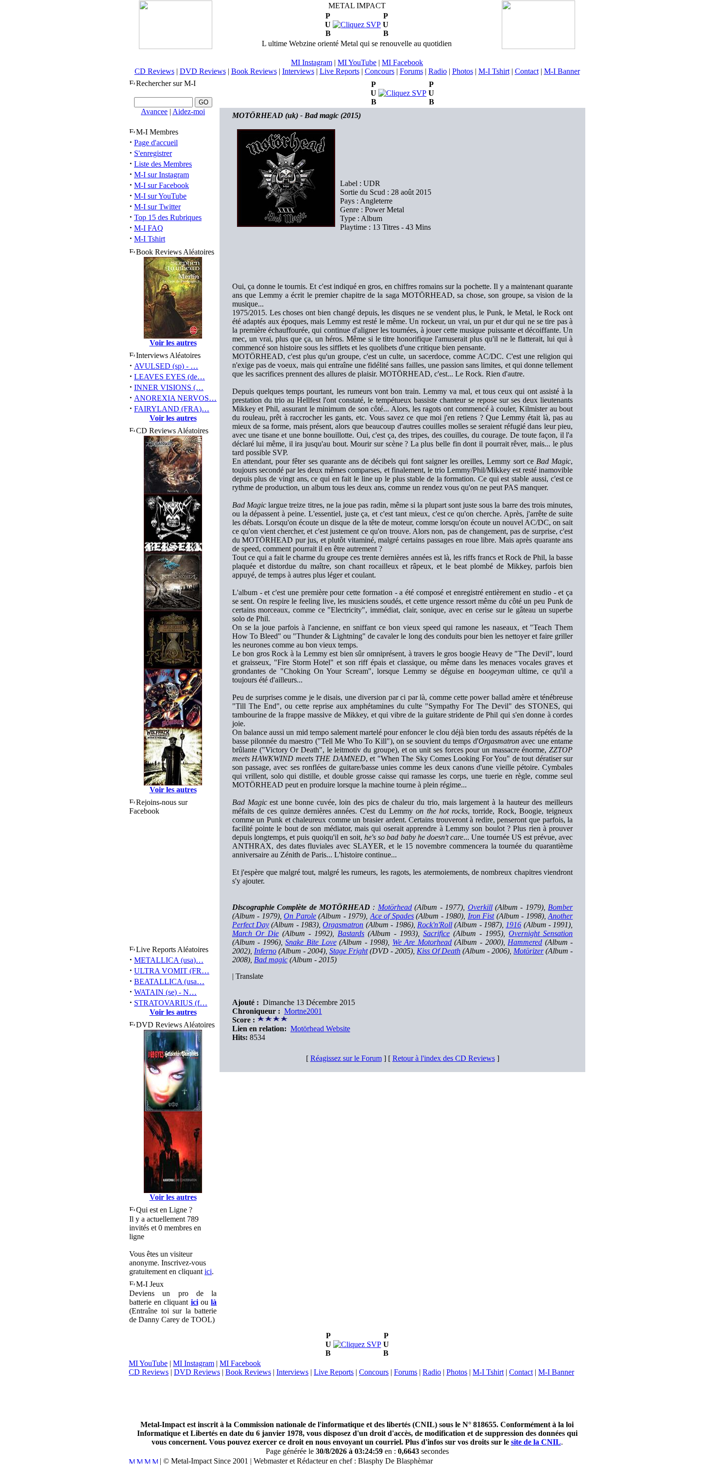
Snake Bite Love (310, 942)
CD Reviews (154, 71)
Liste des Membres (163, 164)
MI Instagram (311, 62)
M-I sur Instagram (161, 174)
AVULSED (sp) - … (166, 366)
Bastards (351, 933)
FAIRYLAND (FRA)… (171, 409)
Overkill (480, 907)
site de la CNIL (536, 1442)
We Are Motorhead (422, 942)
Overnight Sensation (541, 933)
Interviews (298, 71)
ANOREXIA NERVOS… (175, 398)
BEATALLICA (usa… (169, 981)
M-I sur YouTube (160, 196)
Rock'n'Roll (434, 925)
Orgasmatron (343, 925)
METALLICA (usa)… (169, 960)
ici (208, 1271)
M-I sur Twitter (157, 207)
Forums (411, 71)
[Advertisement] (357, 1398)
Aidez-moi (188, 111)
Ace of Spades (392, 916)
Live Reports (339, 71)
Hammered (525, 942)
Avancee (154, 111)
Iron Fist (481, 916)
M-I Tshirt (494, 71)
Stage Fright (348, 951)
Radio (437, 71)
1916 (513, 925)
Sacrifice (436, 933)
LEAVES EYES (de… (169, 377)
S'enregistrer (153, 153)
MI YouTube (357, 62)
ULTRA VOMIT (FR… (171, 971)
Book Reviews (254, 71)
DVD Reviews (203, 71)
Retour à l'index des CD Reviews (443, 1058)
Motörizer (528, 951)
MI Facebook (402, 62)
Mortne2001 (303, 1011)
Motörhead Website (320, 1028)
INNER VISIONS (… (169, 387)
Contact (527, 71)
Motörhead (395, 907)
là (214, 1302)
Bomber (560, 907)
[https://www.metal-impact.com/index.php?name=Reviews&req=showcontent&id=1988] (357, 24)
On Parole (300, 916)
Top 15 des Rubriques (168, 217)
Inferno (265, 951)
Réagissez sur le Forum (346, 1058)
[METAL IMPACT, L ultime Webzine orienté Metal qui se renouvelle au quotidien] (175, 46)
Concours (379, 71)
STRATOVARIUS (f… (170, 1003)
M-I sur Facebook (161, 185)
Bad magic (271, 959)
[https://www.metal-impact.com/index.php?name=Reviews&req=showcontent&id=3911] (357, 1344)
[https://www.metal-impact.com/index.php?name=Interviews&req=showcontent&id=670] (402, 93)
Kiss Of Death (438, 951)
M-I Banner (562, 71)
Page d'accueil (156, 142)
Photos (462, 71)
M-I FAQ (148, 228)
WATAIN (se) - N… (165, 992)
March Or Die (255, 933)
